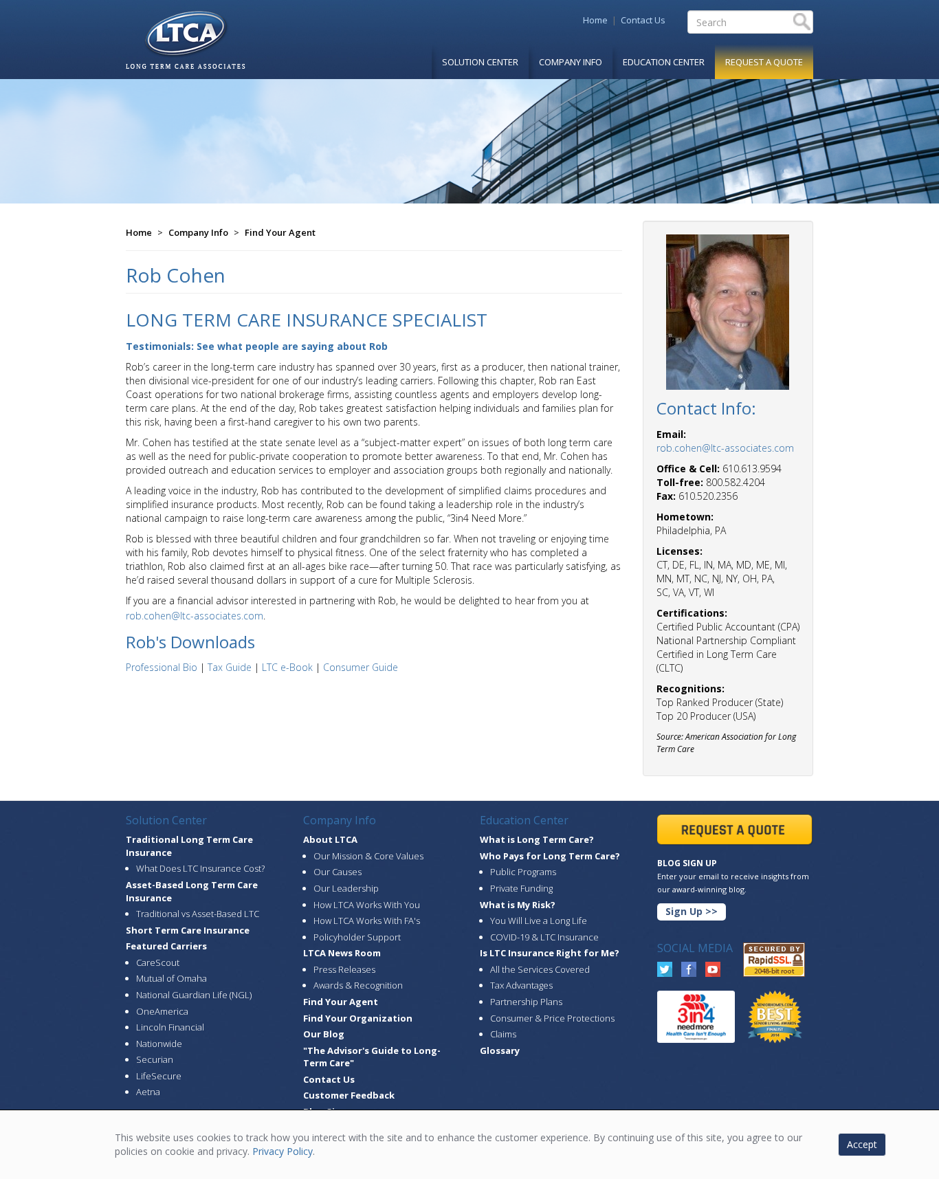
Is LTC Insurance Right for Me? (549, 953)
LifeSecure (158, 1076)
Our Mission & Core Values (368, 856)
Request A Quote (764, 62)
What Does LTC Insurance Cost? (200, 868)
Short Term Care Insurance (188, 930)
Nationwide (159, 1043)
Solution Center (480, 62)
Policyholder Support (357, 937)
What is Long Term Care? (537, 839)
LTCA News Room (342, 953)
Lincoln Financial (170, 1027)
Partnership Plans (526, 1001)
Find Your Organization (357, 1018)
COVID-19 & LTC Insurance (544, 937)
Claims (503, 1034)
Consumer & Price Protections (552, 1018)
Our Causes (337, 872)
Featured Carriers (166, 946)
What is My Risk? (517, 905)
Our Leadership (346, 888)
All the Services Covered (540, 969)
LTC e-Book (287, 667)
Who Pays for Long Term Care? (550, 856)
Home (595, 20)
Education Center (664, 62)
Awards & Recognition (358, 985)
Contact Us (643, 20)
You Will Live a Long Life (538, 920)
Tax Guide (230, 667)
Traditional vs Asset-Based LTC (197, 913)
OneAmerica (162, 1011)
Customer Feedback (349, 1095)
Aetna (148, 1092)
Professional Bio (161, 667)
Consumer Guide (360, 667)
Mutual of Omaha (171, 978)
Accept (862, 1144)
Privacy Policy (282, 1151)
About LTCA (330, 839)
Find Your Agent (280, 232)
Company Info (570, 62)
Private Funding (521, 888)
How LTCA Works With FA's (366, 920)
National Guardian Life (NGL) (194, 995)
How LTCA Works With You (366, 905)
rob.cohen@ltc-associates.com (194, 615)
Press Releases (344, 969)
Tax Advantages (521, 985)
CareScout (157, 962)
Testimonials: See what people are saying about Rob (257, 346)
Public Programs (523, 872)
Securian (154, 1059)
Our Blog (323, 1034)
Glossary (500, 1050)
